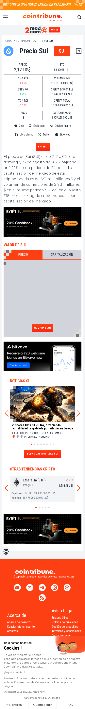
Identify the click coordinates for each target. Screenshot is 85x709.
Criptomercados (29, 40)
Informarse (30, 436)
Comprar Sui (42, 327)
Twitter (46, 134)
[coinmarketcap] (42, 141)
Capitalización (62, 254)
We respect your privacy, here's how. (24, 691)
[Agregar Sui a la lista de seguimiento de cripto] (78, 51)
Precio (23, 254)
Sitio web (65, 134)
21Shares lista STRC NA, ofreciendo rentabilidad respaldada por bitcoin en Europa (42, 427)
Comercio (44, 436)
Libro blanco (26, 134)
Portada (9, 40)
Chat (21, 125)
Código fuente (63, 125)
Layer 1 (43, 146)
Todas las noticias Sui (42, 453)
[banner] (42, 222)
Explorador (39, 125)
